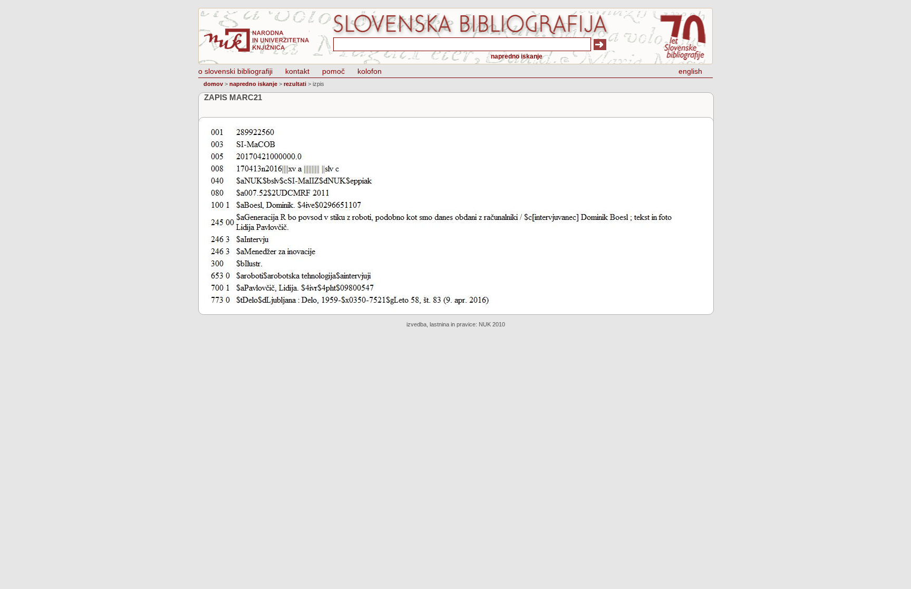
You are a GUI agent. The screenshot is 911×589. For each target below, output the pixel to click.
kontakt (297, 71)
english (690, 71)
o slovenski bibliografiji (235, 71)
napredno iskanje (516, 56)
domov (213, 84)
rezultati (295, 84)
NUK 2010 (492, 324)
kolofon (369, 71)
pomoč (333, 71)
